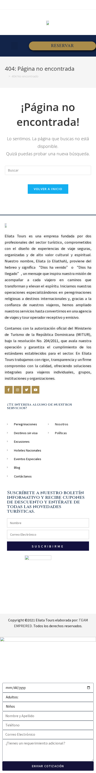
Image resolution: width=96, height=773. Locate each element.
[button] (14, 46)
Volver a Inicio (48, 189)
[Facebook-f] (9, 390)
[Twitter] (27, 390)
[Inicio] (6, 76)
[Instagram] (18, 390)
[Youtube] (36, 390)
